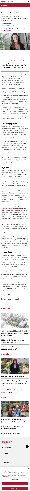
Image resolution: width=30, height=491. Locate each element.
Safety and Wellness (13, 299)
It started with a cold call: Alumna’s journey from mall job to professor (12, 421)
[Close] (28, 468)
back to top (27, 446)
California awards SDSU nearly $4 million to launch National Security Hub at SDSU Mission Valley (14, 333)
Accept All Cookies (15, 488)
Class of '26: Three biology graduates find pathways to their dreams (14, 391)
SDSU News (4, 5)
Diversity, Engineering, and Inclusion (13, 376)
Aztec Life (5, 354)
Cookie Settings (15, 479)
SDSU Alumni (5, 95)
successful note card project (10, 209)
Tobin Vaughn (7, 24)
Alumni (4, 299)
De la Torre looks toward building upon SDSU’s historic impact (13, 348)
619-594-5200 (4, 446)
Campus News (6, 308)
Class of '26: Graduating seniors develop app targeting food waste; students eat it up (14, 383)
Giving (3, 397)
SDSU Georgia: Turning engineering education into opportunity (12, 341)
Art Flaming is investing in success (12, 433)
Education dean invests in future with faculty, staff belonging (13, 427)
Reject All (15, 484)
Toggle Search (24, 1)
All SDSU (28, 1)
